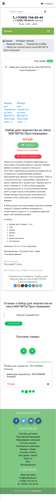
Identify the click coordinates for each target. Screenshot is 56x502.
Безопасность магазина (27, 446)
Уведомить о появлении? (29, 156)
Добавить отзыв (13, 323)
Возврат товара (28, 449)
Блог (28, 461)
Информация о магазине (28, 440)
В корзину (29, 145)
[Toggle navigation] (48, 31)
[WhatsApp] (37, 285)
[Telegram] (40, 285)
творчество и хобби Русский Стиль (25, 270)
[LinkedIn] (29, 285)
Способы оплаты (28, 452)
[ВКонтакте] (15, 285)
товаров (48, 3)
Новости (28, 458)
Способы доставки (28, 433)
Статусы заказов (28, 443)
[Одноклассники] (18, 285)
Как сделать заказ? (27, 455)
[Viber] (33, 285)
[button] (8, 83)
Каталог (8, 31)
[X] (22, 285)
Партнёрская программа (28, 436)
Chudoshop (36, 491)
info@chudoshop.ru (28, 478)
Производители (28, 464)
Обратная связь (28, 474)
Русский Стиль (13, 264)
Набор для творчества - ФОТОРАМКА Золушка (26, 375)
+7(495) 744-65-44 (28, 481)
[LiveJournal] (26, 285)
